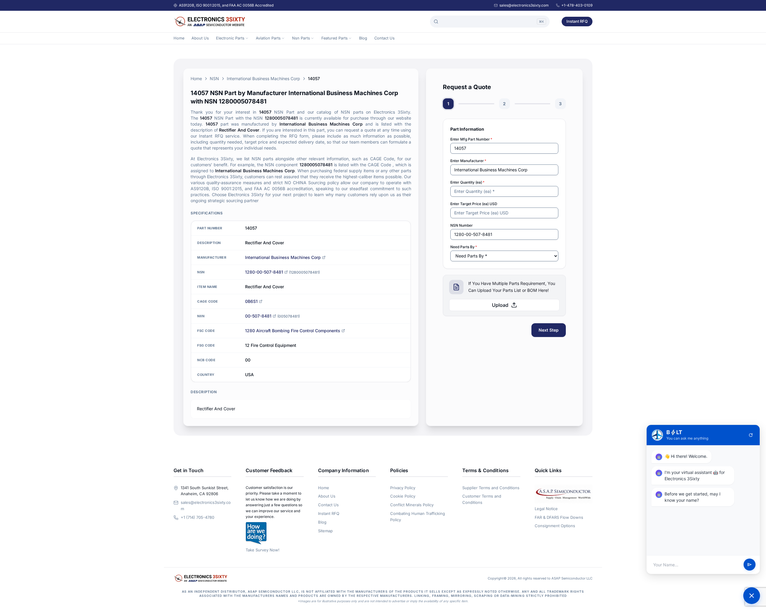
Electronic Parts (230, 38)
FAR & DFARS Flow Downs (559, 517)
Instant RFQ (577, 21)
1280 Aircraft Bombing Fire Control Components (292, 330)
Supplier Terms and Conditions (490, 487)
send (749, 565)
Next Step (549, 330)
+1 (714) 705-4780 (197, 517)
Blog (363, 38)
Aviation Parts (268, 38)
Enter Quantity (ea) (467, 182)
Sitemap (325, 530)
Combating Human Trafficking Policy (417, 516)
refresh (751, 435)
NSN (214, 78)
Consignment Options (555, 525)
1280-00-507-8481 (264, 271)
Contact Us (384, 38)
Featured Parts (334, 38)
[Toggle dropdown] (247, 38)
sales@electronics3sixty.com (524, 5)
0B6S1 (251, 301)
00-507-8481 (258, 315)
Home (179, 38)
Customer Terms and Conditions (481, 499)
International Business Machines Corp (263, 78)
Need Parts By (463, 247)
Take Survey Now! (262, 550)
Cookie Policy (402, 496)
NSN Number (461, 225)
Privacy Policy (402, 487)
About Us (200, 38)
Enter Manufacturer (468, 160)
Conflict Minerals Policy (412, 504)
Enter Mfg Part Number (471, 139)
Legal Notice (546, 508)
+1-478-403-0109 (576, 5)
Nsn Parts (301, 38)
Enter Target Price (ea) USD (473, 204)
